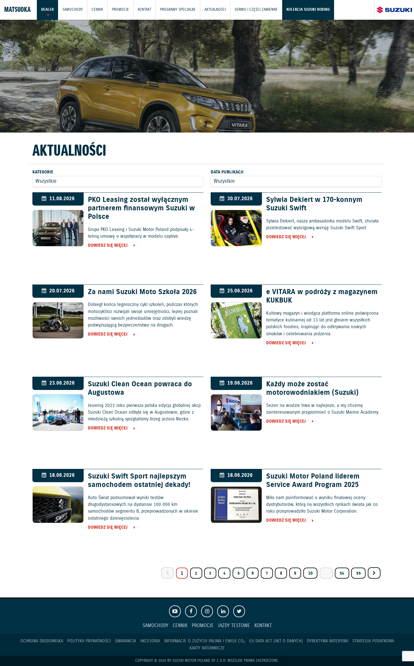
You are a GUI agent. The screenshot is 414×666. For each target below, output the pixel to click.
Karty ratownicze (207, 648)
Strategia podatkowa (373, 641)
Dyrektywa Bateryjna (327, 641)
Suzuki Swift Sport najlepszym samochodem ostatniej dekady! (139, 481)
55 (358, 573)
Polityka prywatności (89, 641)
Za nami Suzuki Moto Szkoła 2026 (142, 292)
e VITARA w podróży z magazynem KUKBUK (322, 296)
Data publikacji (227, 172)
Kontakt (144, 9)
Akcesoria (150, 641)
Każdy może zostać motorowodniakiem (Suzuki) (312, 389)
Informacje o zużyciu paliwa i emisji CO (204, 641)
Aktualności (215, 9)
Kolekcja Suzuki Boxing (308, 9)
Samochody (73, 9)
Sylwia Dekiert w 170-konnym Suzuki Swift (314, 204)
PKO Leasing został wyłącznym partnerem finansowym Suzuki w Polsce (141, 208)
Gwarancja (125, 641)
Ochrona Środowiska (41, 641)
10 (310, 573)
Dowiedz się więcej (108, 245)
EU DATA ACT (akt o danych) (276, 641)
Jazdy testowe (234, 626)
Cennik (97, 9)
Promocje (120, 9)
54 (342, 573)
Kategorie (42, 172)
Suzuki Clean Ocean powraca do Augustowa (140, 389)
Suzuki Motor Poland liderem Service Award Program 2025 (313, 481)
